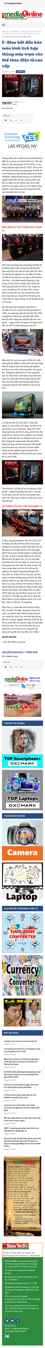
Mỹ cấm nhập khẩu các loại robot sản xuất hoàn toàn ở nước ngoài (22, 1119)
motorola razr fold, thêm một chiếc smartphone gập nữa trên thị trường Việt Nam (22, 1107)
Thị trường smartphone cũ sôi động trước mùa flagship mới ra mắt (22, 1050)
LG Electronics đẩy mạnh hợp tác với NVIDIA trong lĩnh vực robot (20, 1096)
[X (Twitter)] (18, 1321)
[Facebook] (7, 1321)
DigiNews (15, 31)
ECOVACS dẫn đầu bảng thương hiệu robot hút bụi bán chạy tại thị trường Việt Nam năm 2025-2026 (22, 1074)
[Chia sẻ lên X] (11, 120)
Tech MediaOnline (13, 3)
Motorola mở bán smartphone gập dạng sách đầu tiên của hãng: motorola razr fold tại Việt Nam (21, 1061)
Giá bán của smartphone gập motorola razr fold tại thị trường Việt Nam (21, 1086)
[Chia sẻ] (21, 120)
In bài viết (8, 108)
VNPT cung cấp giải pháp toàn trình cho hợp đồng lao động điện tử (21, 1129)
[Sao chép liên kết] (16, 120)
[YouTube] (12, 1321)
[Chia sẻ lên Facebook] (6, 120)
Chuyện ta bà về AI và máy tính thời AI (20, 1041)
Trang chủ (5, 31)
